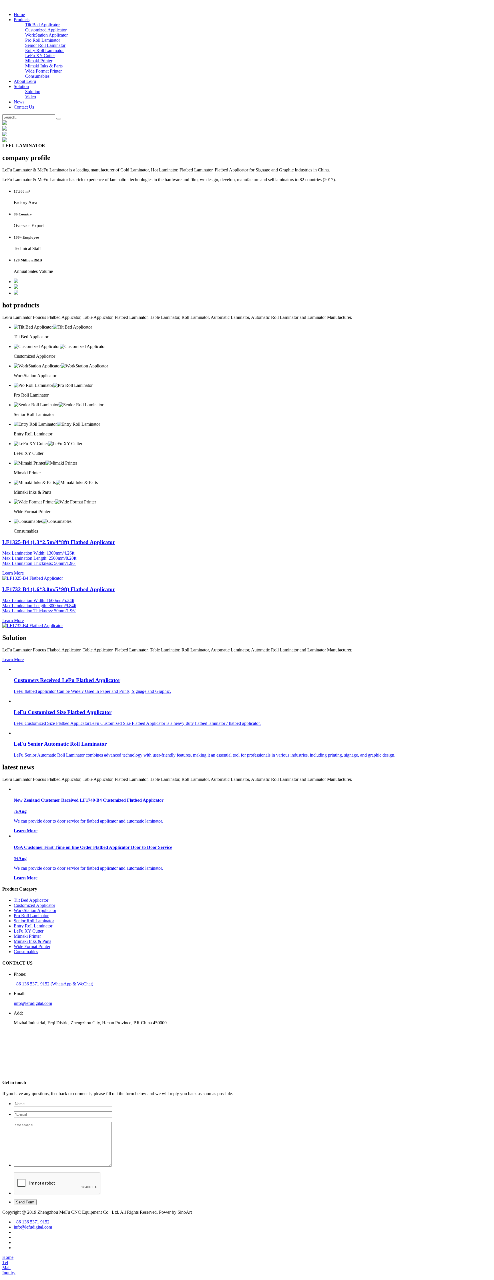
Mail (6, 1267)
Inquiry (8, 1272)
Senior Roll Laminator (45, 45)
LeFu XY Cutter (40, 55)
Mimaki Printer (38, 60)
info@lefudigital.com (33, 1003)
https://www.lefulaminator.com (43, 1071)
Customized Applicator (46, 29)
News (19, 101)
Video (30, 96)
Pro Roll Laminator (42, 40)
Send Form (25, 1202)
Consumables (37, 76)
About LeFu (25, 81)
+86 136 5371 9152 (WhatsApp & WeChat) (53, 983)
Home (19, 14)
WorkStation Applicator (46, 35)
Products (21, 19)
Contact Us (24, 107)
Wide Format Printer (43, 71)
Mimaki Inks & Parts (44, 65)
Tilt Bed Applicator (42, 24)
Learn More (13, 659)
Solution (21, 86)
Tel (5, 1262)
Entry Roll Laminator (44, 50)
